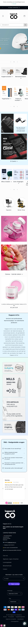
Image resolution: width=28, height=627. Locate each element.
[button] (3, 16)
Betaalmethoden (7, 565)
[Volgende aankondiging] (25, 7)
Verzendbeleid (20, 619)
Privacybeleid (11, 616)
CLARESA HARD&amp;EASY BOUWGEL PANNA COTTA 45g (14, 305)
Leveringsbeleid (7, 562)
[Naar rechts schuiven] (17, 106)
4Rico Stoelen (5, 181)
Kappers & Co (13, 614)
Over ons (5, 555)
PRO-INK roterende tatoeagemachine (20, 128)
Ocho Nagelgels (18, 181)
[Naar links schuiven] (10, 106)
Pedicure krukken (18, 99)
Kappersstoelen (6, 76)
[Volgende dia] (17, 62)
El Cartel (13, 161)
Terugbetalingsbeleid (20, 616)
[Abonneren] (23, 578)
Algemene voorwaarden (11, 619)
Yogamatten (6, 98)
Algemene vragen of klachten (11, 559)
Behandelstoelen (20, 76)
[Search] (25, 25)
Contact (5, 569)
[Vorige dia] (10, 62)
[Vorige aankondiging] (2, 7)
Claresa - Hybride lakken (13, 274)
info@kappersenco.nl (11, 542)
